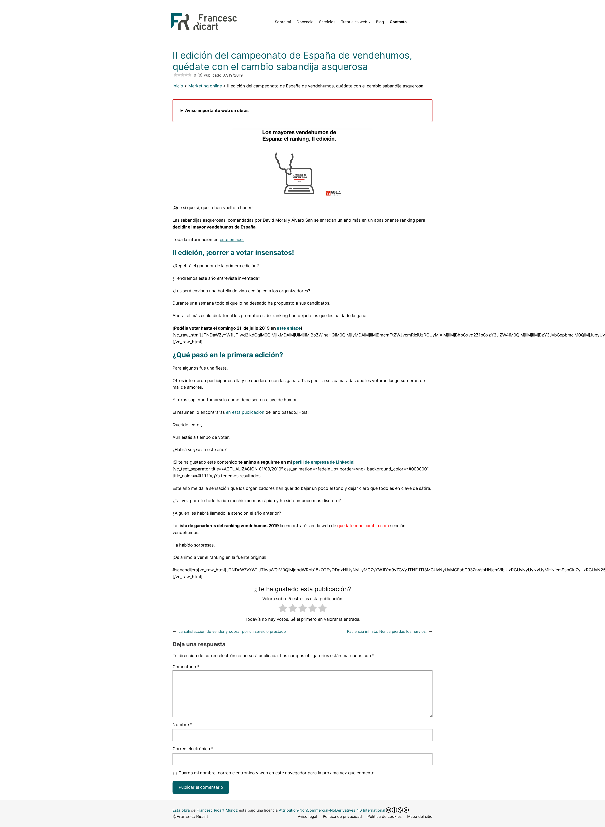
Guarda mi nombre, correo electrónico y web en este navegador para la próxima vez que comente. (277, 772)
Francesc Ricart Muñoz (217, 810)
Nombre (182, 724)
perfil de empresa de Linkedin (323, 462)
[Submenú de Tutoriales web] (369, 22)
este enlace (289, 328)
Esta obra (182, 810)
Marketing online (205, 85)
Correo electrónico (193, 748)
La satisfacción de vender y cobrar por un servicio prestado (232, 631)
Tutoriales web (354, 21)
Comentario (186, 666)
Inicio (178, 85)
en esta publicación (245, 412)
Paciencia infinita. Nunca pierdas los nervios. (387, 631)
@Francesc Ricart (190, 816)
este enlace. (232, 239)
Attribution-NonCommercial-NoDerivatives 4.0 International (332, 810)
